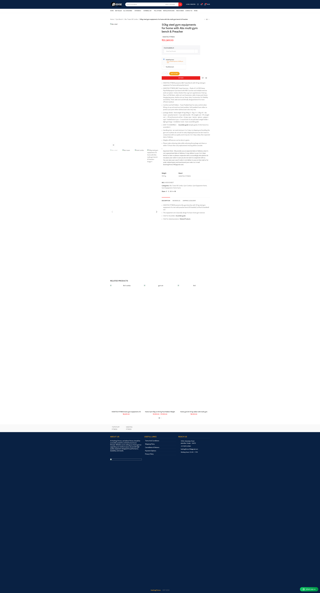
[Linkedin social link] (173, 191)
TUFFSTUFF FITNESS (116, 428)
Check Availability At (169, 48)
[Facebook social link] (167, 191)
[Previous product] (205, 19)
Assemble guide (183, 125)
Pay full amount (170, 67)
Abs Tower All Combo (131, 19)
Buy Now (181, 78)
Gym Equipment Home (200, 185)
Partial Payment (170, 59)
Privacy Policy (149, 454)
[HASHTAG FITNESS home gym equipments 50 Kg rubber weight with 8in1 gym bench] (126, 347)
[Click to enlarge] (113, 145)
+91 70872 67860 (186, 446)
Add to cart (174, 73)
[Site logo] (116, 4)
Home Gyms (177, 188)
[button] (112, 212)
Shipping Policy (150, 444)
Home (112, 19)
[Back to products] (207, 19)
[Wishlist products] (198, 4)
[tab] (166, 199)
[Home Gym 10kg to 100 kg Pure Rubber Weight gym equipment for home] (160, 347)
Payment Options (150, 451)
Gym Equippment (167, 188)
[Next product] (209, 19)
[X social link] (169, 191)
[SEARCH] (180, 4)
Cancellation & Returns (152, 447)
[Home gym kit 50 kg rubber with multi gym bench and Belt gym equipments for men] (194, 347)
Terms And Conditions (152, 441)
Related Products (185, 219)
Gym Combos (188, 185)
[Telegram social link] (175, 191)
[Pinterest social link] (171, 191)
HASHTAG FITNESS (169, 37)
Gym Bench (119, 19)
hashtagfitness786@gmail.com (189, 449)
